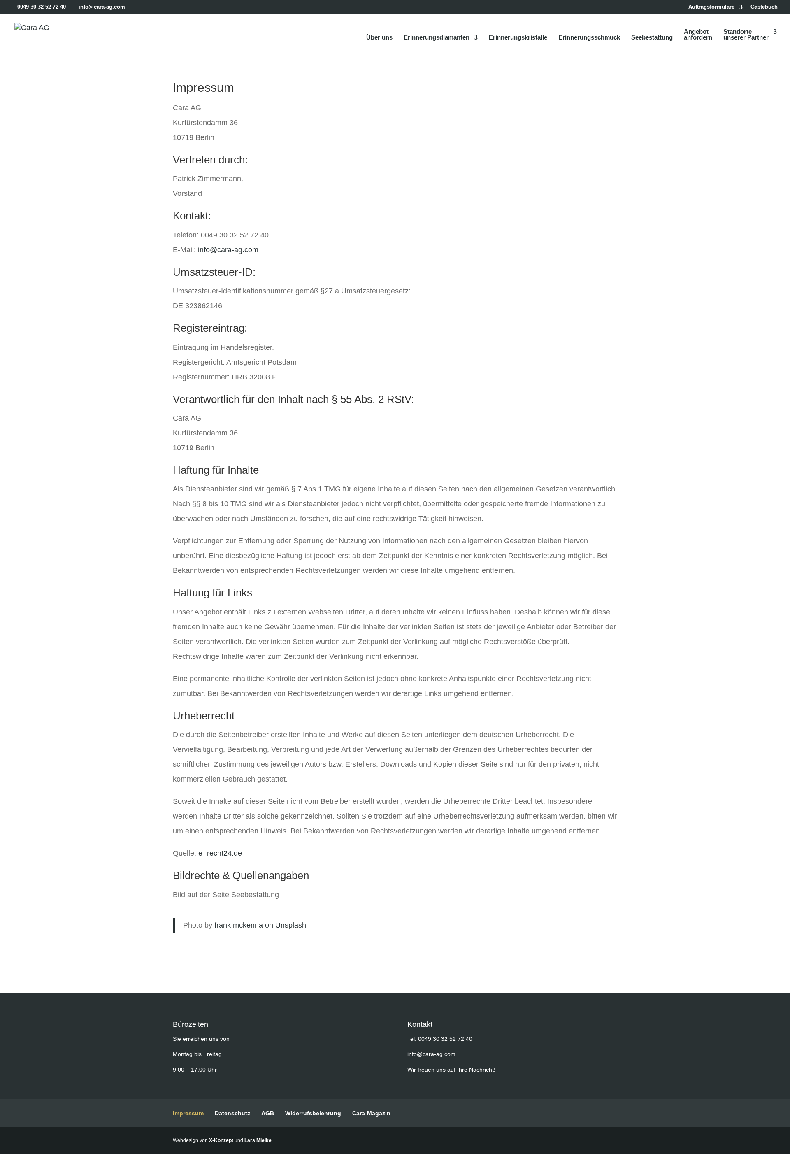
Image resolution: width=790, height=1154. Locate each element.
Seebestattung (652, 38)
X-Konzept (221, 1140)
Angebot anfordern (698, 35)
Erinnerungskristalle (518, 38)
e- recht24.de (220, 853)
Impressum (188, 1113)
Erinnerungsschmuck (589, 38)
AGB (267, 1113)
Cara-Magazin (371, 1113)
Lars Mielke (258, 1140)
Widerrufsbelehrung (313, 1113)
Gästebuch (764, 7)
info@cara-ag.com (228, 250)
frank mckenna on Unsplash (260, 925)
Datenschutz (232, 1113)
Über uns (379, 38)
